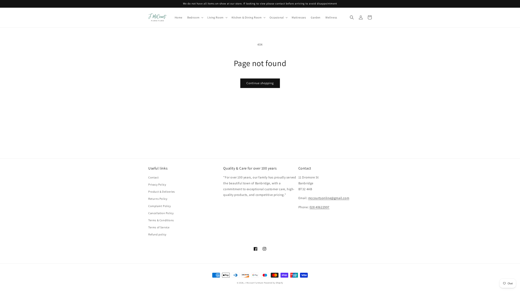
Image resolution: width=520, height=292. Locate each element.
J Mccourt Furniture (254, 282)
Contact (153, 177)
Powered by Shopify (273, 282)
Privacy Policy (157, 184)
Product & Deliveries (161, 191)
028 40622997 (319, 207)
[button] (195, 17)
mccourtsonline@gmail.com (328, 198)
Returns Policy (157, 199)
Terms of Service (159, 227)
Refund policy (157, 234)
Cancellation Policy (160, 213)
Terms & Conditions (161, 220)
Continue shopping (260, 83)
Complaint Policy (159, 206)
